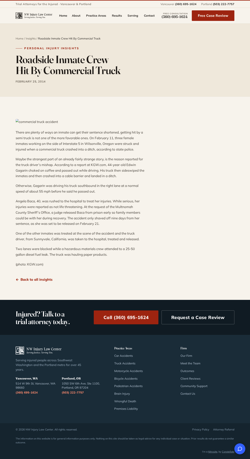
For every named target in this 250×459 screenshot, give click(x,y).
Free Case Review (213, 15)
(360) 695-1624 (27, 392)
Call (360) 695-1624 (126, 317)
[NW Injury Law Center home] (34, 15)
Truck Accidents (124, 363)
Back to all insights (37, 279)
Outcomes (187, 371)
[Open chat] (239, 448)
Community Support (193, 386)
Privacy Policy (200, 429)
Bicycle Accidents (126, 378)
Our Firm (186, 356)
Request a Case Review (198, 317)
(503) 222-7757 (73, 392)
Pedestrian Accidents (128, 386)
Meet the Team (190, 363)
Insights (31, 38)
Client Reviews (190, 378)
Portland (217, 4)
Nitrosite (212, 451)
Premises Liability (126, 409)
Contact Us (187, 393)
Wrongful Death (125, 401)
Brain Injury (122, 393)
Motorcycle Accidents (128, 371)
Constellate (228, 451)
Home (19, 38)
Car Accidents (123, 356)
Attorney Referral (223, 429)
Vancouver (178, 4)
